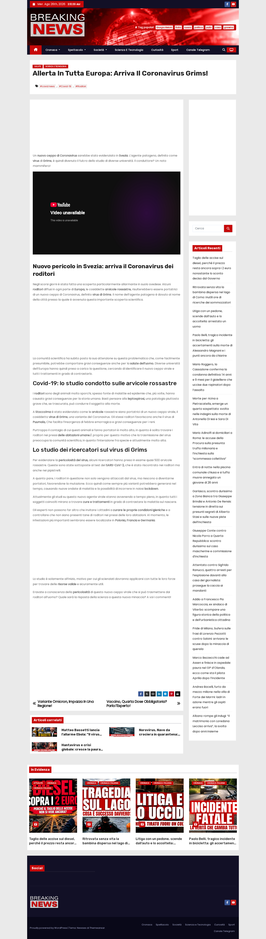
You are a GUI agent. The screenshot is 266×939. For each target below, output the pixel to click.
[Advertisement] (106, 127)
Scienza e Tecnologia (129, 50)
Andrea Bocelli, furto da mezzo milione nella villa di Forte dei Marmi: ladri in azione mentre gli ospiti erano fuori (211, 697)
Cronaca (52, 50)
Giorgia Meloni (164, 27)
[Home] (36, 50)
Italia (178, 27)
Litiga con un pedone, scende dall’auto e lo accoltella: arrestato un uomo (159, 843)
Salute (37, 66)
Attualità (38, 783)
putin (209, 27)
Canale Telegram (198, 50)
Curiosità (157, 50)
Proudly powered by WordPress (49, 928)
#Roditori (80, 86)
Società (99, 50)
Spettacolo (76, 50)
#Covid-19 (65, 86)
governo (228, 27)
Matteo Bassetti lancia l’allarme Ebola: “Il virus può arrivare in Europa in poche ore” (82, 736)
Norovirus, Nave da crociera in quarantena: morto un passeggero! (158, 734)
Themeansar (97, 928)
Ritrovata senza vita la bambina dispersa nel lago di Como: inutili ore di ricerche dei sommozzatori (105, 845)
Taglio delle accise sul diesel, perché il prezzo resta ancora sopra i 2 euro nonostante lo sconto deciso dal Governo (212, 268)
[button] (223, 50)
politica (199, 27)
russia (187, 27)
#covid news (47, 86)
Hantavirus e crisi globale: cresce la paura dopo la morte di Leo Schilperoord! (81, 751)
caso (218, 27)
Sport (174, 50)
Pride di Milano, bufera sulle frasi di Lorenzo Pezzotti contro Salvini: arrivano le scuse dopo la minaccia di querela (212, 638)
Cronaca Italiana (42, 788)
